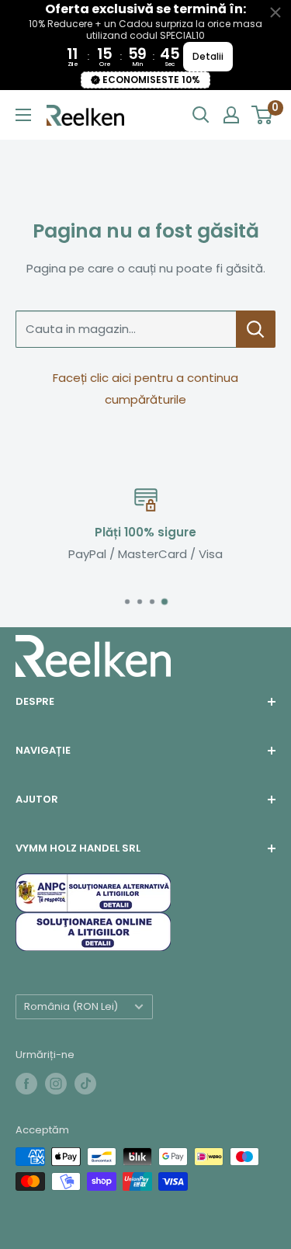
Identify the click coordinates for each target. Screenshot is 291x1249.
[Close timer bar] (275, 12)
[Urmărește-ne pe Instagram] (56, 1084)
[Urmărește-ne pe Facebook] (26, 1084)
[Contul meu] (231, 114)
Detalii (207, 56)
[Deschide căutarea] (201, 114)
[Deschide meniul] (23, 115)
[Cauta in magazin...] (255, 329)
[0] (262, 115)
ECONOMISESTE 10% (151, 79)
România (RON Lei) (71, 1006)
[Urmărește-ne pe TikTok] (85, 1084)
